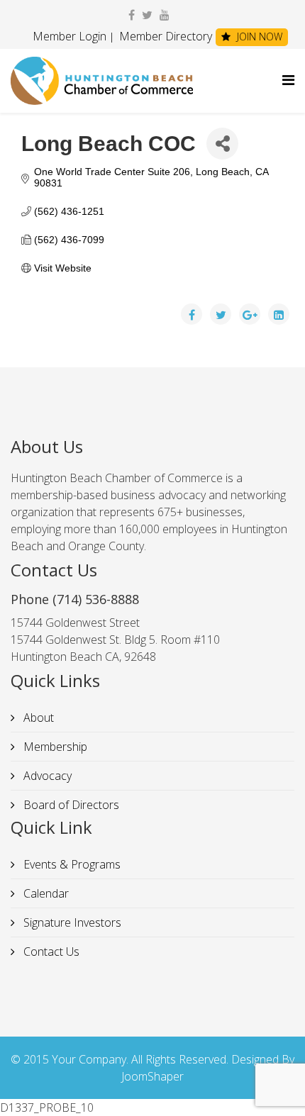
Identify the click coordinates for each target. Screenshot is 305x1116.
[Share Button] (222, 144)
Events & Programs (71, 864)
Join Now (258, 36)
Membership (54, 746)
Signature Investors (71, 922)
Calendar (45, 893)
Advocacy (46, 775)
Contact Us (50, 951)
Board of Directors (70, 805)
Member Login (69, 36)
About (37, 717)
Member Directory (164, 36)
